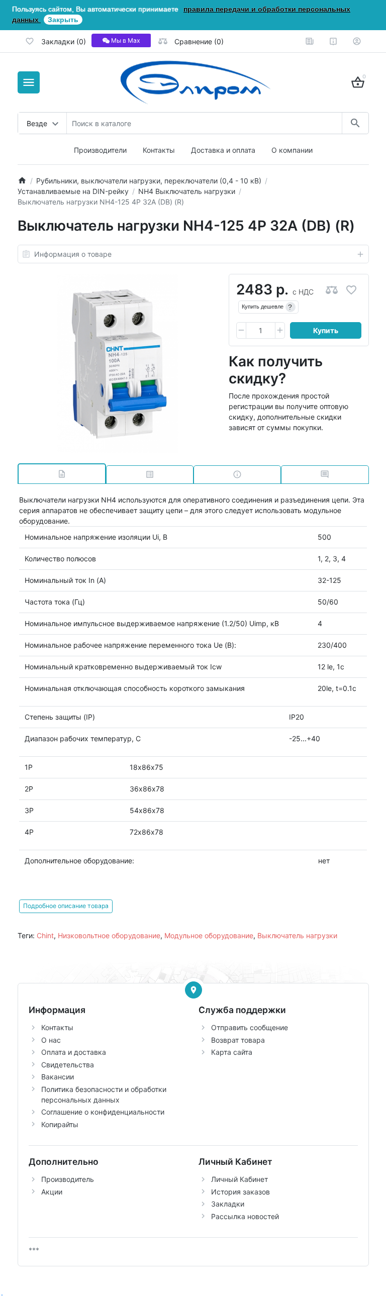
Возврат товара (238, 1040)
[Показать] (193, 990)
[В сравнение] (332, 289)
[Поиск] (355, 123)
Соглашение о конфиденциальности (102, 1112)
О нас (51, 1040)
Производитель (67, 1179)
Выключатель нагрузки (297, 935)
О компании (292, 150)
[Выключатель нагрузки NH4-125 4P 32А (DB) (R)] (117, 363)
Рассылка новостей (245, 1216)
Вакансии (57, 1076)
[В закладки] (351, 289)
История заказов (240, 1191)
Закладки (227, 1204)
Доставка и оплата (223, 150)
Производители (100, 150)
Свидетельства (67, 1064)
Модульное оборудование (208, 935)
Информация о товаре (73, 254)
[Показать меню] (29, 82)
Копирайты (59, 1124)
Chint (45, 935)
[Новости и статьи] (310, 41)
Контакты (159, 150)
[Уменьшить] (241, 330)
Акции (51, 1191)
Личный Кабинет (239, 1179)
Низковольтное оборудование (109, 935)
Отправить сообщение (249, 1027)
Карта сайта (231, 1052)
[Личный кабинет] (357, 41)
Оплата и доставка (73, 1052)
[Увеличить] (280, 330)
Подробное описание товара (66, 906)
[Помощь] (333, 41)
